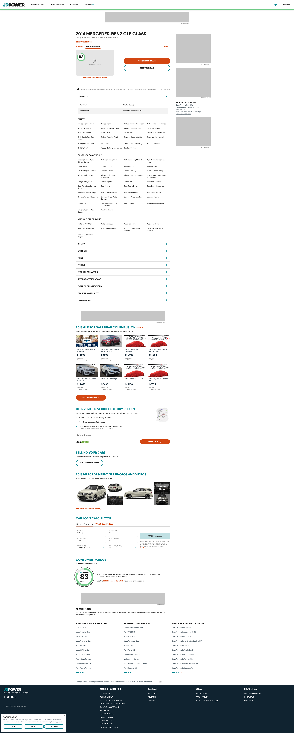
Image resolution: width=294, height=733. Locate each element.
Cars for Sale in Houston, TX (182, 627)
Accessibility (249, 700)
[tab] (79, 47)
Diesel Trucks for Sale (84, 663)
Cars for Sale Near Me (184, 105)
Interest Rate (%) (82, 538)
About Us (152, 693)
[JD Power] (12, 690)
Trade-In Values (106, 717)
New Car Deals (106, 724)
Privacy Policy (202, 697)
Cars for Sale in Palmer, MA (182, 659)
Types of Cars (106, 720)
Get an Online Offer (89, 463)
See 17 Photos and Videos (95, 78)
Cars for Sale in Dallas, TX (182, 645)
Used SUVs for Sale (83, 650)
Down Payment (114, 538)
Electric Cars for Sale (109, 707)
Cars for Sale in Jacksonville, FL (184, 632)
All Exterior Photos (162, 499)
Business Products (252, 693)
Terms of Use (201, 693)
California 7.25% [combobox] (83, 548)
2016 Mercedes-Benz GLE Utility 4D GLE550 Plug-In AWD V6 (134, 682)
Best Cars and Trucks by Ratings (188, 112)
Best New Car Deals (183, 114)
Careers (151, 700)
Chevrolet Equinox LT (132, 654)
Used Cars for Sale (83, 632)
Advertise (152, 697)
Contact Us (249, 697)
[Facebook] (4, 697)
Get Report (154, 442)
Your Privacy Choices (205, 700)
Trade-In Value (113, 531)
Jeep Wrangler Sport (132, 641)
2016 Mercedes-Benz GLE (113, 581)
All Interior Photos (162, 487)
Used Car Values (107, 714)
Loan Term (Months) (115, 546)
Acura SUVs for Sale (83, 659)
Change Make (81, 682)
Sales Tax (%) (81, 546)
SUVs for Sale (81, 645)
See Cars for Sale (146, 61)
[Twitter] (8, 697)
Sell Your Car (147, 68)
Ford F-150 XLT (129, 632)
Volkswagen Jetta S (131, 659)
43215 (138, 328)
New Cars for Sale (83, 654)
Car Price (80, 531)
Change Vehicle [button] (83, 42)
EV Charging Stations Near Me (188, 107)
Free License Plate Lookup (111, 700)
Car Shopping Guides (109, 727)
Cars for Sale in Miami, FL (181, 636)
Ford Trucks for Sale (83, 668)
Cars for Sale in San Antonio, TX (184, 654)
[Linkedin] (16, 697)
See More (80, 673)
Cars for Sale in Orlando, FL (182, 668)
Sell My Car (104, 710)
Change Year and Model (99, 682)
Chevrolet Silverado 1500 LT (134, 627)
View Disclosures (145, 548)
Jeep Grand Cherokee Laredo (135, 663)
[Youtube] (12, 697)
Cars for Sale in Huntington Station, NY (187, 641)
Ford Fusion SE (129, 650)
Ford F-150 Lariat (130, 636)
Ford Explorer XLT (130, 668)
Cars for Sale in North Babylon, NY (185, 663)
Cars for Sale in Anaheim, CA (183, 650)
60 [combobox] (110, 548)
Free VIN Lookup (106, 697)
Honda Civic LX (130, 645)
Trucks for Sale (81, 636)
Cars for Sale (81, 627)
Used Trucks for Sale (83, 641)
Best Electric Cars (182, 109)
